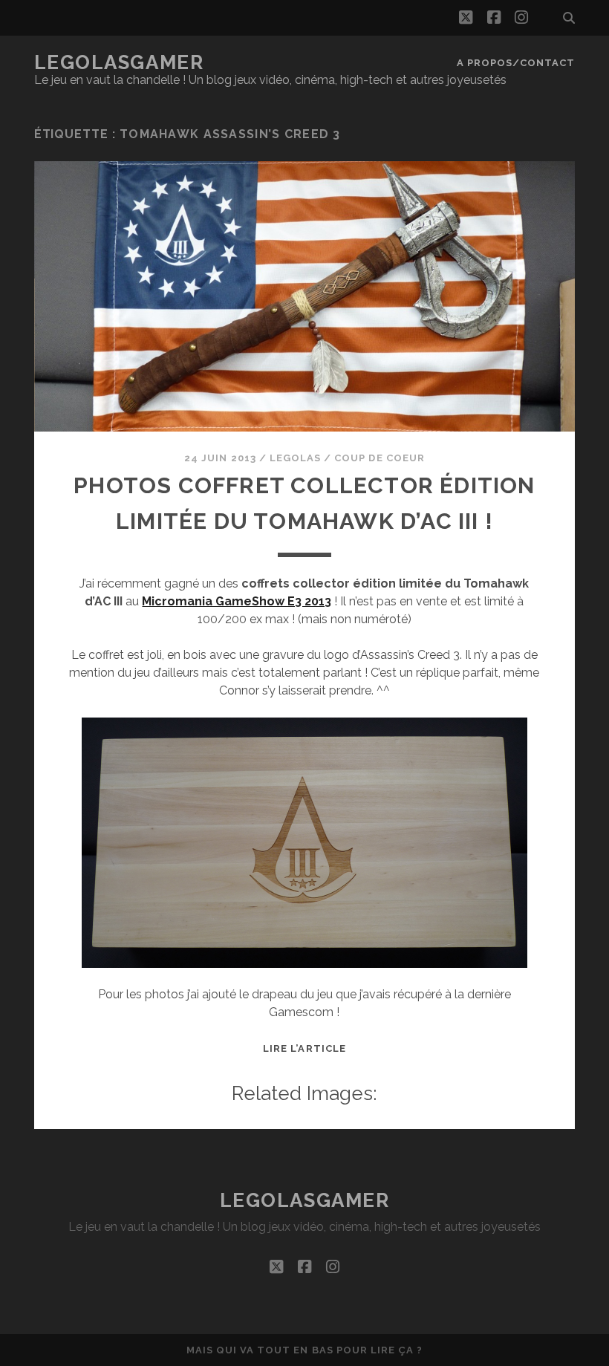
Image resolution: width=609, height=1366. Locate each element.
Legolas (295, 458)
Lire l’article (304, 1048)
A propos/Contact (516, 62)
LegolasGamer (119, 62)
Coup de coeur (379, 458)
